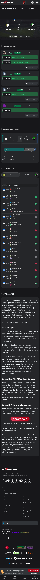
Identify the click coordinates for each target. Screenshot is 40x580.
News (25, 491)
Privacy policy (28, 511)
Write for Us (27, 503)
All (4, 185)
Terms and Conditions (26, 507)
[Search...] (28, 2)
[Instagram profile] (16, 481)
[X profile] (8, 481)
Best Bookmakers (10, 494)
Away (16, 185)
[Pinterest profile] (12, 481)
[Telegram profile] (25, 481)
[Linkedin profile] (21, 481)
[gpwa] (21, 548)
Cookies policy (20, 573)
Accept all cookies (33, 570)
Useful (24, 578)
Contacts (26, 497)
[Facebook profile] (4, 481)
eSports (6, 509)
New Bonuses (35, 578)
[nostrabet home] (9, 469)
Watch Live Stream (20, 419)
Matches (15, 578)
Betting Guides (9, 512)
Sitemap (26, 514)
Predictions (5, 578)
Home (10, 185)
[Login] (32, 2)
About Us (26, 500)
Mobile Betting (9, 506)
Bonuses (7, 491)
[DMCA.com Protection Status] (16, 552)
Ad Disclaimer (28, 517)
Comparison (8, 500)
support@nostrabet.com (10, 538)
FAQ (24, 494)
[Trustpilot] (12, 548)
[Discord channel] (29, 481)
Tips (5, 503)
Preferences (34, 573)
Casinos (6, 497)
